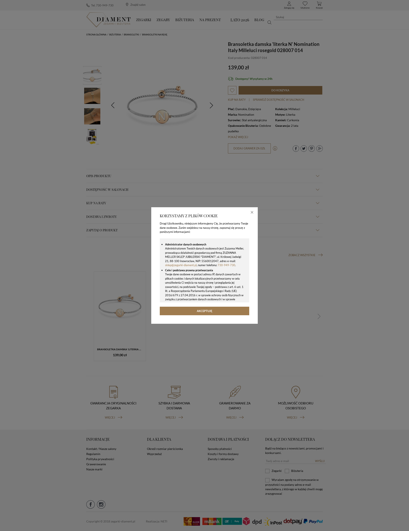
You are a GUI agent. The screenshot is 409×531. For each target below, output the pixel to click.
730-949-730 (226, 265)
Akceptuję (204, 311)
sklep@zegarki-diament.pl (181, 265)
